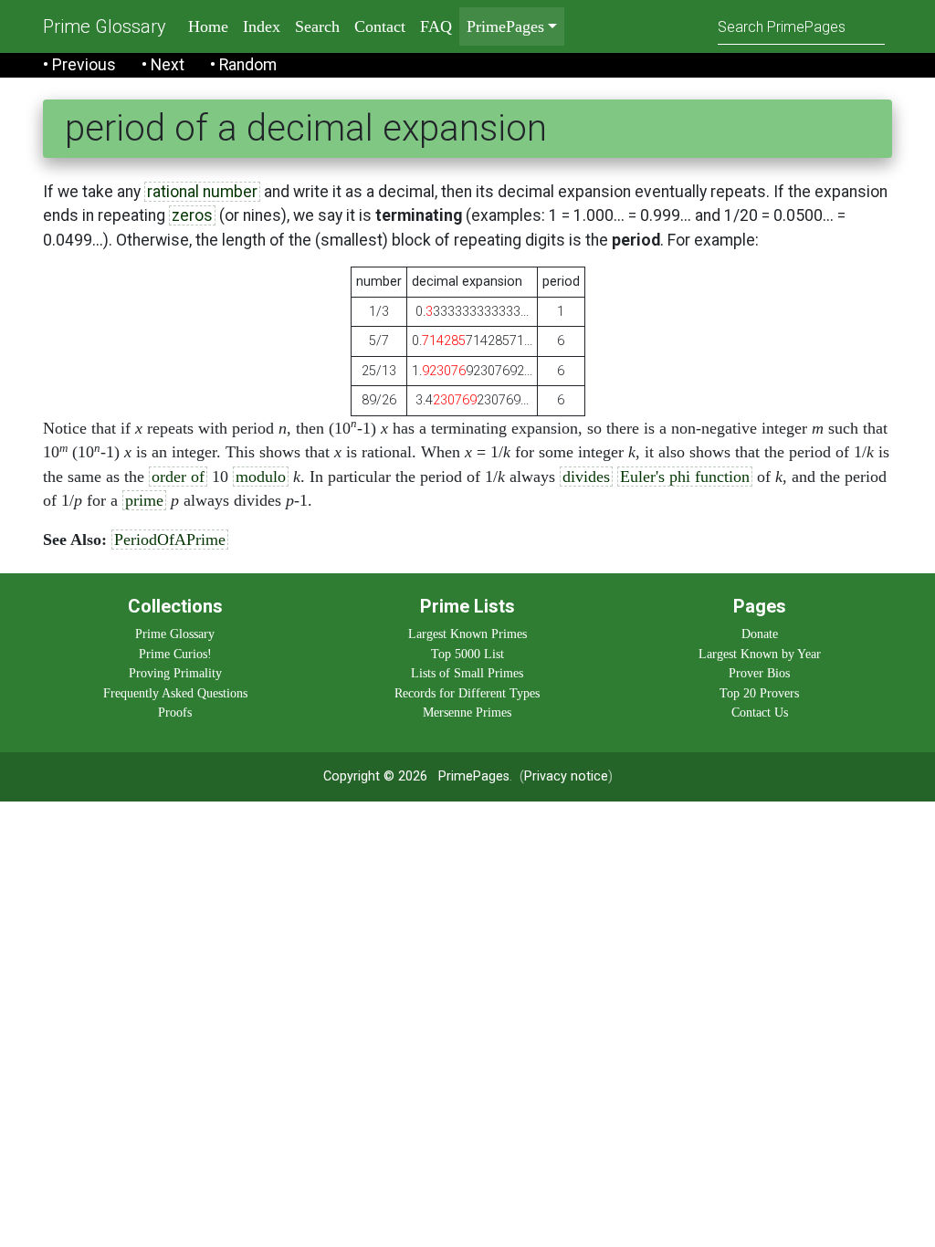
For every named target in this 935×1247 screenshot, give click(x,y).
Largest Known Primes (467, 633)
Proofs (175, 712)
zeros (192, 215)
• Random (243, 65)
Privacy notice (566, 776)
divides (586, 476)
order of (178, 476)
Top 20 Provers (759, 693)
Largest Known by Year (760, 653)
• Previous (79, 65)
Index (261, 26)
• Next (163, 65)
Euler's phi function (685, 476)
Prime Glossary (104, 26)
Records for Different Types (467, 693)
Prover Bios (759, 672)
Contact (379, 26)
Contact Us (759, 712)
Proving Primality (175, 672)
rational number (202, 192)
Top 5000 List (467, 653)
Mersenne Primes (467, 712)
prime (144, 500)
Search (317, 26)
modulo (261, 476)
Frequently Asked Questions (175, 693)
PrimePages (474, 776)
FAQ (436, 26)
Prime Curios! (175, 653)
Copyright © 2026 (375, 776)
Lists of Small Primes (467, 672)
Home (208, 26)
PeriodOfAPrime (170, 539)
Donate (759, 633)
